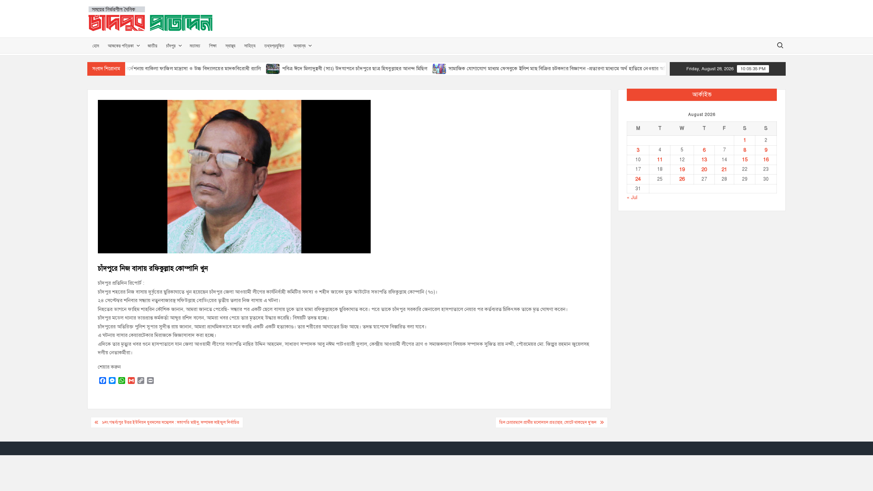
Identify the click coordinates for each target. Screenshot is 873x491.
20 (704, 169)
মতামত (195, 45)
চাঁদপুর (171, 45)
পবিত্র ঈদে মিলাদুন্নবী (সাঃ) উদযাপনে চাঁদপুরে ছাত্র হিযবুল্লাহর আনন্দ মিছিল (339, 68)
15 (745, 160)
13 (704, 160)
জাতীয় (152, 45)
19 (682, 169)
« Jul (632, 197)
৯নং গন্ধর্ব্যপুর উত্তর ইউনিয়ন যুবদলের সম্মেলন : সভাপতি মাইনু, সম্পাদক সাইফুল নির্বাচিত (170, 422)
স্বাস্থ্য (230, 45)
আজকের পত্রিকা (121, 45)
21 (724, 169)
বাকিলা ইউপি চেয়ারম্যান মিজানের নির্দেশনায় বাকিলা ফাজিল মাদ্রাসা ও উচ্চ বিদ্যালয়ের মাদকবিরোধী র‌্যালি (145, 68)
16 (766, 160)
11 (660, 160)
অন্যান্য (299, 45)
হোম (95, 45)
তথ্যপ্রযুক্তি (274, 45)
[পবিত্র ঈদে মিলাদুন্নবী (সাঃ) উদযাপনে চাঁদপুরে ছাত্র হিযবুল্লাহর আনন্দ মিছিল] (258, 68)
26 (682, 179)
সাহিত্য (249, 45)
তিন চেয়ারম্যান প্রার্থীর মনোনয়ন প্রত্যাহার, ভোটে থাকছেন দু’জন (547, 422)
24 (638, 179)
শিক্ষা (213, 45)
